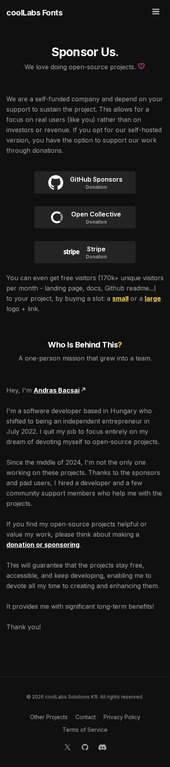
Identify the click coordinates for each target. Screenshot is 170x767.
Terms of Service (85, 729)
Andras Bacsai (56, 390)
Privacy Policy (122, 717)
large (153, 298)
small (120, 298)
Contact (86, 717)
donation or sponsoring (42, 545)
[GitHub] (85, 747)
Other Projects (49, 717)
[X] (68, 747)
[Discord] (102, 747)
